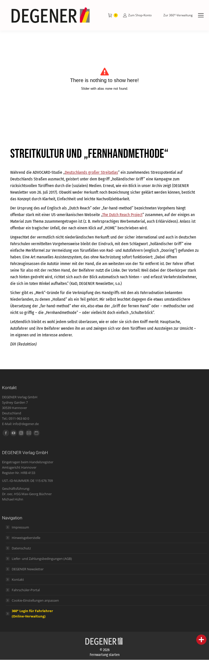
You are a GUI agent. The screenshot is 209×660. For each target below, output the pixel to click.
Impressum (20, 527)
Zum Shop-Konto (140, 15)
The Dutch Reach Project (122, 214)
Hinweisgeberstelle (26, 537)
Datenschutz (21, 548)
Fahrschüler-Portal (26, 590)
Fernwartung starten (105, 655)
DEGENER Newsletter (28, 569)
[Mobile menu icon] (201, 15)
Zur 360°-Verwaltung (178, 15)
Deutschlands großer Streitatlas (91, 172)
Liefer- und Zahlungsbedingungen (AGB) (42, 558)
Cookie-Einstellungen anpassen (35, 600)
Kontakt (18, 579)
